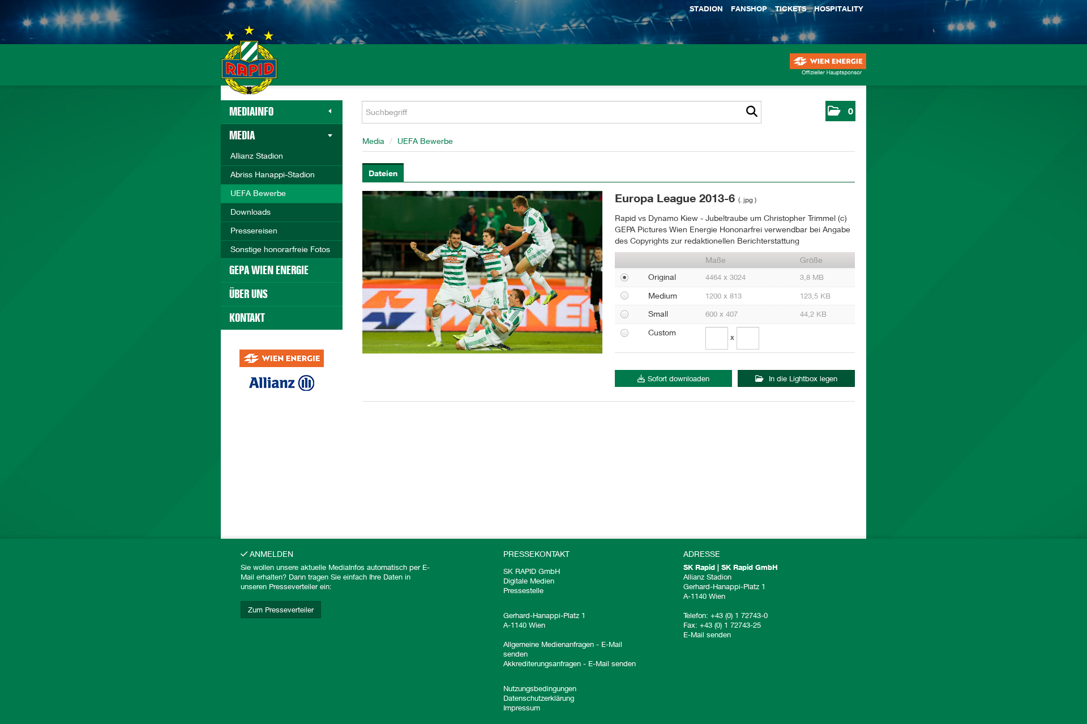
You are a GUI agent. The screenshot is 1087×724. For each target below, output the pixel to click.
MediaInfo (251, 111)
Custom (662, 332)
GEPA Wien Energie (269, 270)
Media (242, 135)
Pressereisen (253, 230)
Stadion (706, 8)
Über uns (248, 294)
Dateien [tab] (383, 173)
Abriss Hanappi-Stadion (272, 174)
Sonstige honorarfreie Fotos (280, 249)
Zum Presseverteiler (281, 609)
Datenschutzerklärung (538, 697)
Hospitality (838, 8)
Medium (662, 295)
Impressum (521, 707)
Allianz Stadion (256, 155)
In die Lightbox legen (802, 378)
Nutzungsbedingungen (539, 688)
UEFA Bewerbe (258, 193)
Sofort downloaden (678, 378)
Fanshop (749, 8)
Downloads (250, 211)
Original (662, 277)
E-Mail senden (612, 663)
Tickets (790, 8)
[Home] (249, 70)
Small (658, 313)
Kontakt (247, 318)
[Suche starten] (751, 112)
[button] (840, 111)
